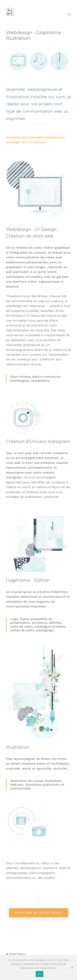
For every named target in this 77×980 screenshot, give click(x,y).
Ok (39, 974)
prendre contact (44, 137)
